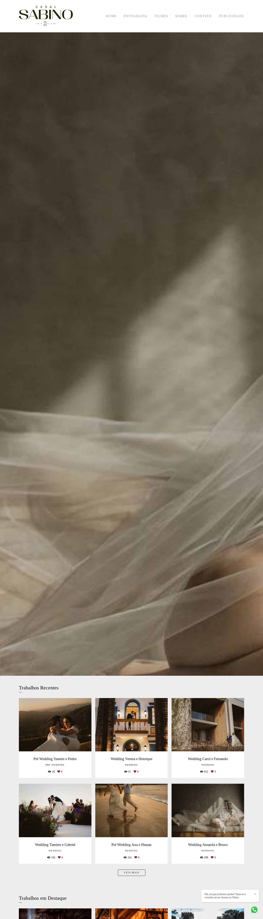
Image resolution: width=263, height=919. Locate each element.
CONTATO (203, 16)
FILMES (161, 16)
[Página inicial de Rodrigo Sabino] (46, 16)
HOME (111, 16)
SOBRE (181, 16)
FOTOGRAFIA (135, 16)
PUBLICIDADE (231, 16)
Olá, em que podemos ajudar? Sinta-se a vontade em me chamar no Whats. (225, 896)
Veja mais (131, 872)
